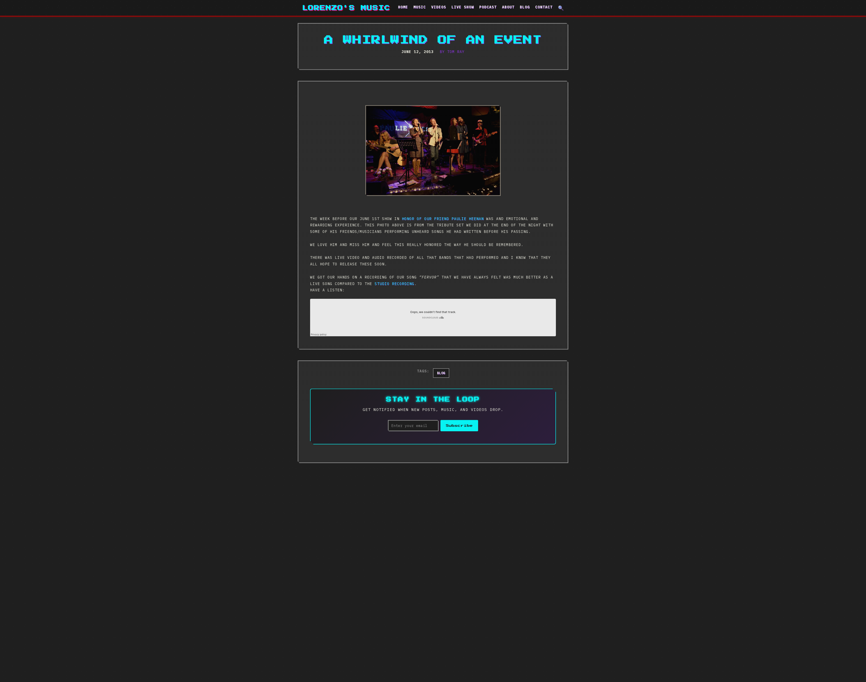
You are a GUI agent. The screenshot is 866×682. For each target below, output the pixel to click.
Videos (438, 7)
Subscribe (459, 425)
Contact (544, 7)
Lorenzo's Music (346, 8)
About (508, 7)
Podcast (488, 7)
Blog (525, 7)
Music (419, 7)
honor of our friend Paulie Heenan (443, 218)
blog (441, 373)
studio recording (394, 283)
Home (403, 7)
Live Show (462, 7)
